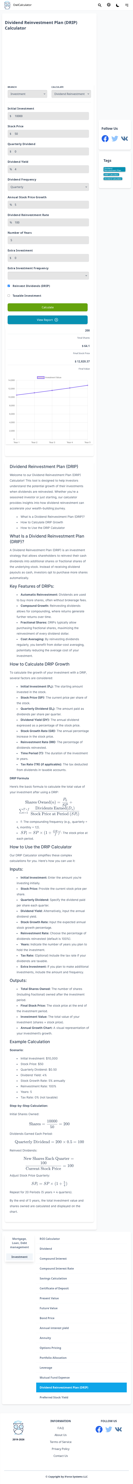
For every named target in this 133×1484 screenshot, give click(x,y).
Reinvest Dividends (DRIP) (31, 286)
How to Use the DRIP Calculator (43, 528)
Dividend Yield (18, 162)
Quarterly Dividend (21, 144)
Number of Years (20, 233)
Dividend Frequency (22, 179)
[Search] (100, 5)
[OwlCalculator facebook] (105, 138)
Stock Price (15, 126)
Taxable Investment (27, 296)
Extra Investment (20, 250)
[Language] (109, 5)
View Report (45, 320)
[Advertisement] (49, 59)
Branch (12, 87)
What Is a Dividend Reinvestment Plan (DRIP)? (53, 516)
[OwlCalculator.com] (18, 1428)
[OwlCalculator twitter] (114, 138)
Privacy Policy (60, 1449)
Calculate (57, 87)
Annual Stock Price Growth (27, 197)
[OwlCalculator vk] (124, 138)
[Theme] (118, 5)
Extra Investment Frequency (28, 268)
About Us (61, 1435)
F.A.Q (60, 1428)
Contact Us (61, 1456)
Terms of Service (61, 1442)
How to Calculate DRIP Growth (42, 522)
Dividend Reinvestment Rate (28, 215)
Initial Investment (21, 108)
